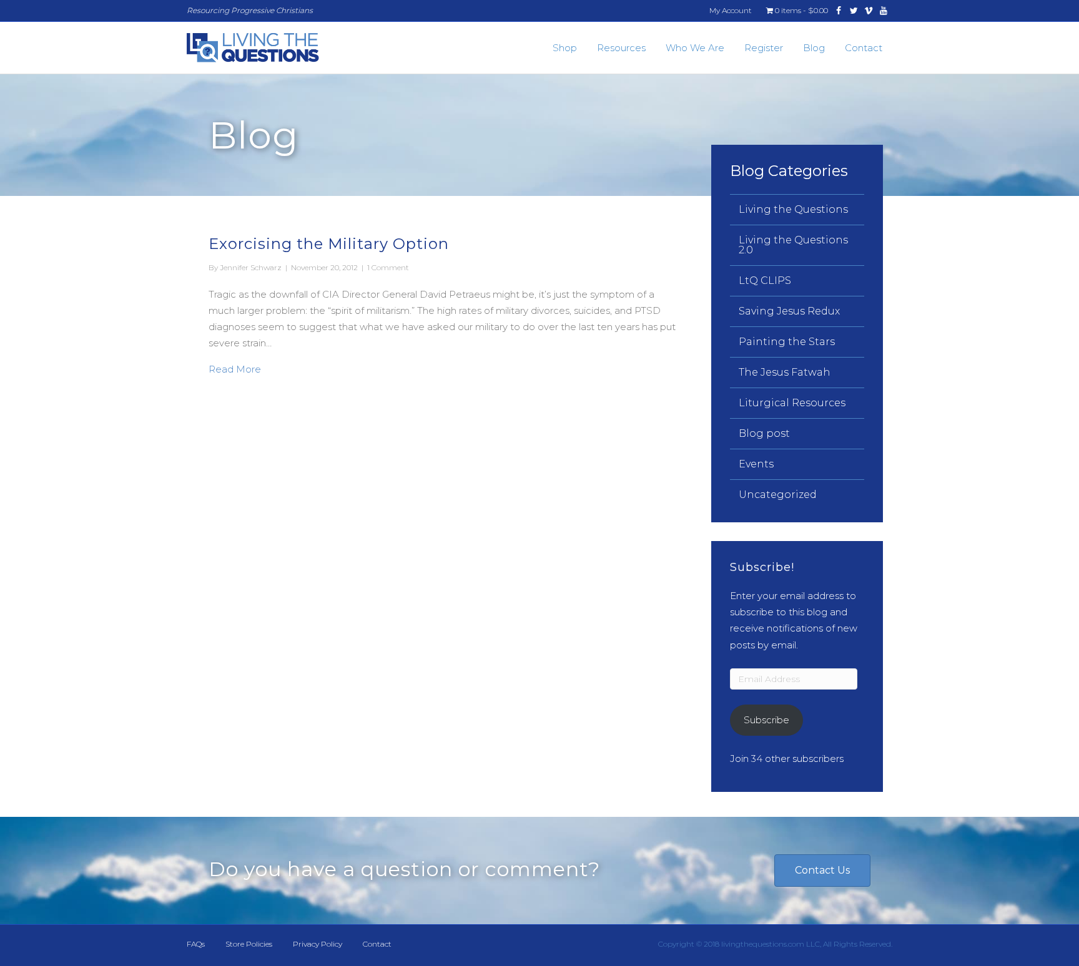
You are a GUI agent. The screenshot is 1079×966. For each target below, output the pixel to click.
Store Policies (248, 944)
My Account (730, 10)
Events (756, 464)
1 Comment (388, 267)
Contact (863, 48)
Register (763, 48)
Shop (565, 48)
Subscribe (766, 720)
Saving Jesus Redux (789, 311)
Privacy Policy (317, 944)
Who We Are (695, 48)
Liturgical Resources (792, 403)
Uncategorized (778, 494)
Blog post (764, 433)
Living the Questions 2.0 (793, 245)
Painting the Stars (787, 342)
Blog (814, 48)
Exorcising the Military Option (329, 244)
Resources (621, 48)
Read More (235, 369)
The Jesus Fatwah (784, 372)
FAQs (196, 944)
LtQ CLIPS (765, 280)
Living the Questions (793, 209)
